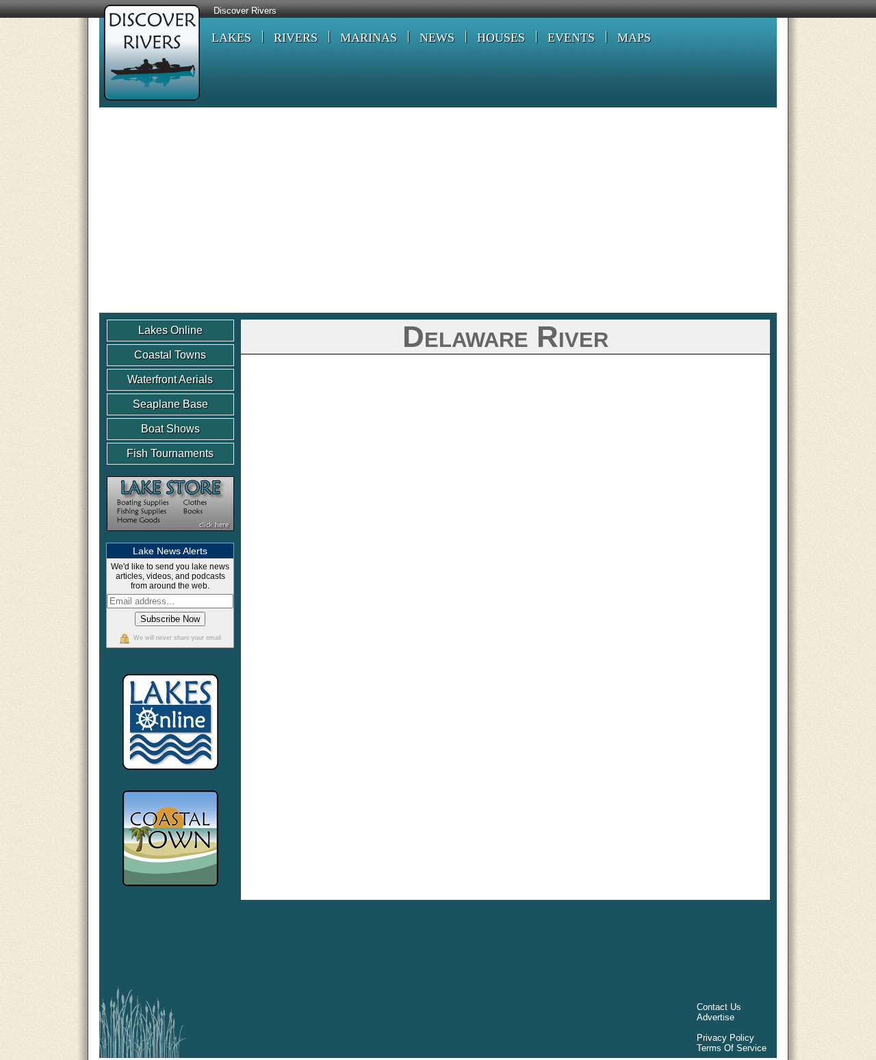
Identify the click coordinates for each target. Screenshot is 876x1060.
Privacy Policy (725, 1038)
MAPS (634, 37)
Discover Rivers (245, 11)
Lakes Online (170, 330)
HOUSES (501, 37)
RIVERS (296, 37)
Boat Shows (170, 429)
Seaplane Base (170, 404)
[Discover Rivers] (149, 102)
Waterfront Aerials (170, 379)
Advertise (715, 1017)
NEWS (437, 37)
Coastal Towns (170, 355)
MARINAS (368, 37)
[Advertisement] (438, 210)
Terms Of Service (731, 1048)
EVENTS (571, 37)
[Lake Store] (170, 537)
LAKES (231, 37)
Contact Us (719, 1007)
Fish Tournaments (170, 453)
